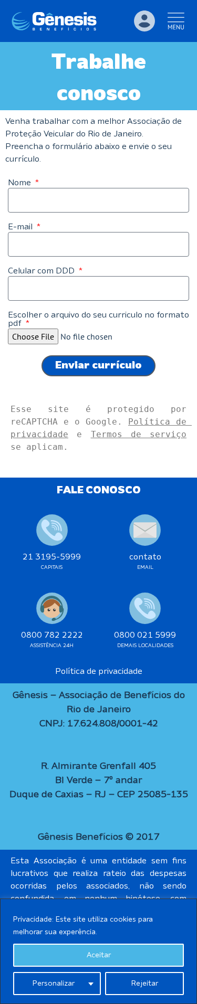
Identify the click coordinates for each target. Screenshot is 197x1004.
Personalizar (54, 983)
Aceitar (99, 955)
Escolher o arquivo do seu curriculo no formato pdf (98, 319)
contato (145, 557)
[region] (98, 951)
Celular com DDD (42, 271)
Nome (20, 183)
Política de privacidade (98, 672)
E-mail (21, 227)
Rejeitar (144, 983)
